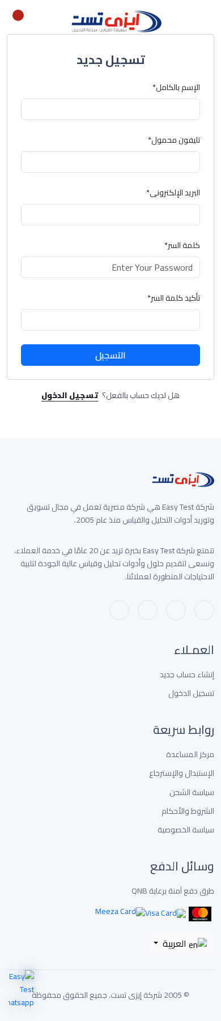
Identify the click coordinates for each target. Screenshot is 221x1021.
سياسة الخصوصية (186, 829)
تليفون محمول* (174, 140)
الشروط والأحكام (188, 811)
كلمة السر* (182, 245)
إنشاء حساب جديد (187, 674)
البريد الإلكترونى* (173, 192)
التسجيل (110, 355)
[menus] (208, 21)
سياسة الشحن (191, 792)
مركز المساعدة (190, 754)
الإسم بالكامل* (176, 87)
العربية (174, 943)
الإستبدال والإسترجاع (181, 773)
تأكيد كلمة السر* (173, 298)
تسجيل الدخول (191, 693)
